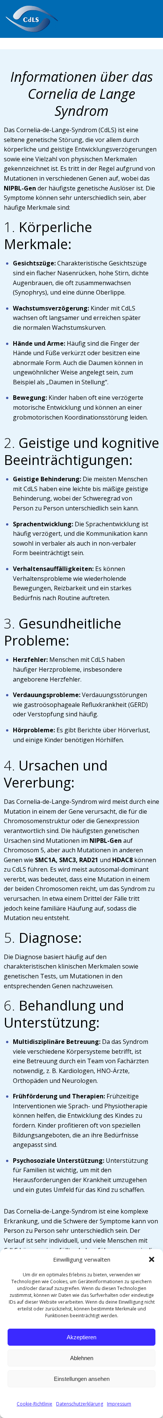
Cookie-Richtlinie (34, 1404)
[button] (151, 1259)
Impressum (119, 1404)
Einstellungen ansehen (82, 1379)
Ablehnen (81, 1358)
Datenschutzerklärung (79, 1404)
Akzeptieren (81, 1337)
